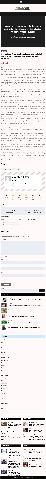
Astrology (3, 344)
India (2, 370)
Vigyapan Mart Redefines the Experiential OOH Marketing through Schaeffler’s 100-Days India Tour (24, 322)
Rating (3, 257)
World (2, 408)
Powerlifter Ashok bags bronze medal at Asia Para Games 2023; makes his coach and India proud (14, 474)
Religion (3, 388)
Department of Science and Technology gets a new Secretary (11, 432)
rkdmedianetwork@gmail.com (21, 183)
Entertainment (4, 355)
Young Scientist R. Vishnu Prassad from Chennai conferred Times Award (14, 425)
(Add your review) (32, 219)
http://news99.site (19, 186)
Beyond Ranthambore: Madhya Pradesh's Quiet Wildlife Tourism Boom (20, 311)
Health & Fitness (5, 367)
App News (3, 342)
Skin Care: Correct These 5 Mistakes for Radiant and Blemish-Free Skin (36, 425)
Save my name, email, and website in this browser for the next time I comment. (19, 279)
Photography (4, 378)
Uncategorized (4, 403)
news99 (14, 181)
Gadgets (3, 365)
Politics (2, 380)
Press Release (4, 383)
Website (3, 272)
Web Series (3, 406)
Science (3, 390)
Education (3, 352)
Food (2, 362)
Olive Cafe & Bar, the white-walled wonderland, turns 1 (35, 459)
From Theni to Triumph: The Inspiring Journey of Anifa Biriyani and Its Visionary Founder (36, 452)
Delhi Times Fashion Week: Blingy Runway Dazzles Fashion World (35, 431)
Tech (2, 398)
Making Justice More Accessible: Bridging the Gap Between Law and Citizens (21, 316)
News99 (22, 477)
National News (4, 375)
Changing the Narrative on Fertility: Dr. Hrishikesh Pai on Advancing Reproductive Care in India (24, 328)
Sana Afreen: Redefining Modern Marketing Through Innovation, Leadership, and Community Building (25, 300)
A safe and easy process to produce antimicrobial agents (10, 438)
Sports (2, 395)
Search (2, 288)
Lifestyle (3, 373)
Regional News (4, 385)
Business (4, 51)
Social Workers (4, 393)
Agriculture (3, 339)
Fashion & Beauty (5, 357)
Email (3, 266)
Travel (2, 401)
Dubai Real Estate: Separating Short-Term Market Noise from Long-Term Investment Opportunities (25, 305)
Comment (3, 239)
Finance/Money (4, 360)
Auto (2, 347)
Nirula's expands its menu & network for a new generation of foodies (36, 465)
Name (3, 259)
